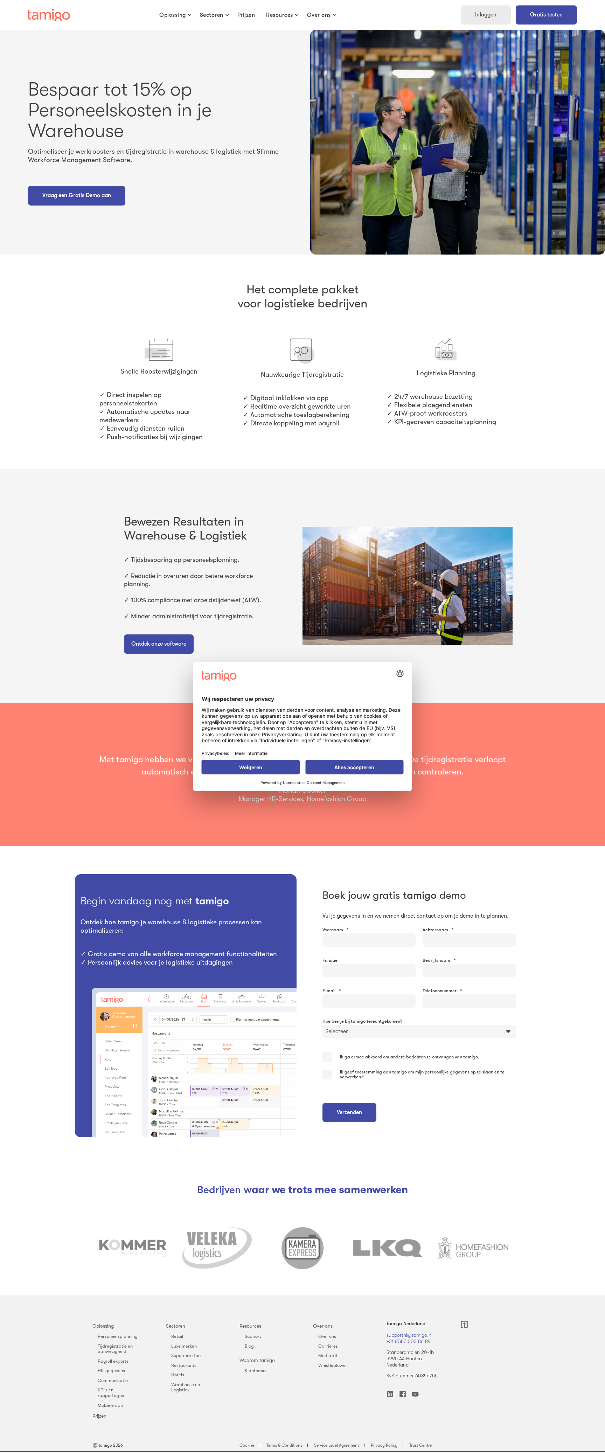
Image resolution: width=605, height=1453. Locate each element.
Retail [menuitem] (177, 1336)
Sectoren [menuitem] (175, 1326)
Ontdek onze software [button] (158, 644)
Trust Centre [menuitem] (420, 1445)
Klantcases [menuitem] (256, 1370)
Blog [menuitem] (249, 1346)
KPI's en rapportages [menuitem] (111, 1392)
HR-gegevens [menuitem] (111, 1370)
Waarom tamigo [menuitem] (257, 1360)
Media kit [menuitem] (328, 1355)
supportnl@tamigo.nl (409, 1335)
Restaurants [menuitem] (183, 1365)
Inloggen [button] (485, 15)
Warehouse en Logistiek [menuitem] (185, 1387)
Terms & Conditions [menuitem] (284, 1445)
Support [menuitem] (253, 1336)
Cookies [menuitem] (247, 1445)
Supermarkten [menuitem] (186, 1355)
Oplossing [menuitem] (103, 1326)
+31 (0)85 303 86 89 (409, 1341)
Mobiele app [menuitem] (110, 1405)
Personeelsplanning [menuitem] (118, 1336)
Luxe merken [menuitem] (184, 1346)
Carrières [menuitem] (328, 1346)
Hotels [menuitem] (177, 1374)
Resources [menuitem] (250, 1326)
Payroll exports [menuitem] (113, 1361)
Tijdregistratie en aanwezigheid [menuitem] (115, 1348)
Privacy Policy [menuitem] (384, 1445)
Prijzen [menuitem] (99, 1416)
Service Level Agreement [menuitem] (336, 1445)
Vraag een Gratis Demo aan (76, 195)
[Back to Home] (49, 15)
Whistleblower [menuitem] (332, 1365)
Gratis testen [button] (546, 15)
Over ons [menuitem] (323, 1326)
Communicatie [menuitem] (113, 1380)
